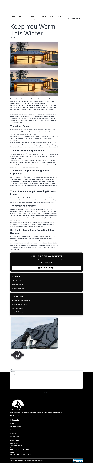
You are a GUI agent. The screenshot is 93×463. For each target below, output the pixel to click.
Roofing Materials (31, 18)
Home (13, 16)
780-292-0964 (74, 18)
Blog (11, 430)
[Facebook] (11, 415)
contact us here (14, 249)
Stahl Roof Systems (15, 236)
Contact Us (59, 18)
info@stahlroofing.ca (16, 445)
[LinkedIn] (13, 415)
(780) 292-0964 (47, 262)
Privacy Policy (14, 436)
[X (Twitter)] (16, 415)
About (44, 16)
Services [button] (21, 16)
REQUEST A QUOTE (45, 268)
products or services (49, 247)
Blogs (51, 16)
